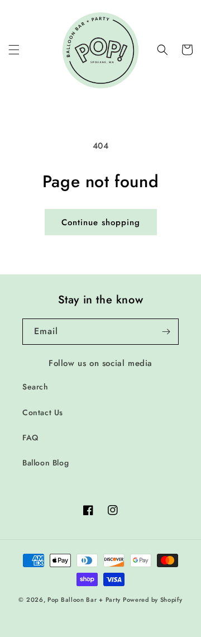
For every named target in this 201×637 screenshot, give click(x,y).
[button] (14, 49)
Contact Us (42, 412)
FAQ (30, 437)
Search (35, 386)
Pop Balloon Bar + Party (84, 599)
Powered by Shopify (153, 599)
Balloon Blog (45, 462)
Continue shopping (100, 222)
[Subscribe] (166, 331)
